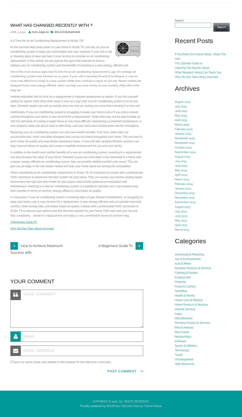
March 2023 (182, 229)
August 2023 (182, 206)
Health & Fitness (185, 295)
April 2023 (181, 225)
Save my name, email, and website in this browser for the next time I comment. (62, 362)
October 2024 (183, 147)
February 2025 (184, 129)
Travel (178, 354)
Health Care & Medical (189, 300)
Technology (182, 350)
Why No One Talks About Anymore (32, 228)
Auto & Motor (183, 263)
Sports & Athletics (186, 345)
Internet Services (185, 309)
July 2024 (181, 161)
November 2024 (185, 142)
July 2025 (181, 106)
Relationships (183, 336)
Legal (178, 313)
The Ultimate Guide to (188, 63)
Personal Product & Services (192, 322)
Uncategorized (184, 359)
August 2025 (182, 101)
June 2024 (181, 165)
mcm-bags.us (40, 32)
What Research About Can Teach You (198, 72)
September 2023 (185, 202)
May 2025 (181, 115)
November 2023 (184, 197)
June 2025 (181, 111)
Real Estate (182, 332)
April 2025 (181, 120)
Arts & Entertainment (67, 32)
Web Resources (184, 363)
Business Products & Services (193, 268)
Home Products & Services (191, 304)
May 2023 (181, 220)
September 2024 (185, 152)
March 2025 (182, 124)
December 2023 (184, 193)
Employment (183, 277)
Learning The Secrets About (192, 67)
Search (179, 20)
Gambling (181, 291)
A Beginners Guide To (23, 222)
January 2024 (183, 188)
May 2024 (181, 170)
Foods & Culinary (185, 286)
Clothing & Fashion (186, 272)
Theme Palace (153, 406)
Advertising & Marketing (189, 254)
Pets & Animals (184, 327)
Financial (180, 281)
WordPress (113, 406)
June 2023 (181, 215)
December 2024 (185, 138)
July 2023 (180, 211)
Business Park (130, 406)
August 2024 (182, 156)
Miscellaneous (183, 318)
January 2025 (183, 133)
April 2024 (181, 174)
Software (180, 341)
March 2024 (182, 179)
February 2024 (184, 183)
